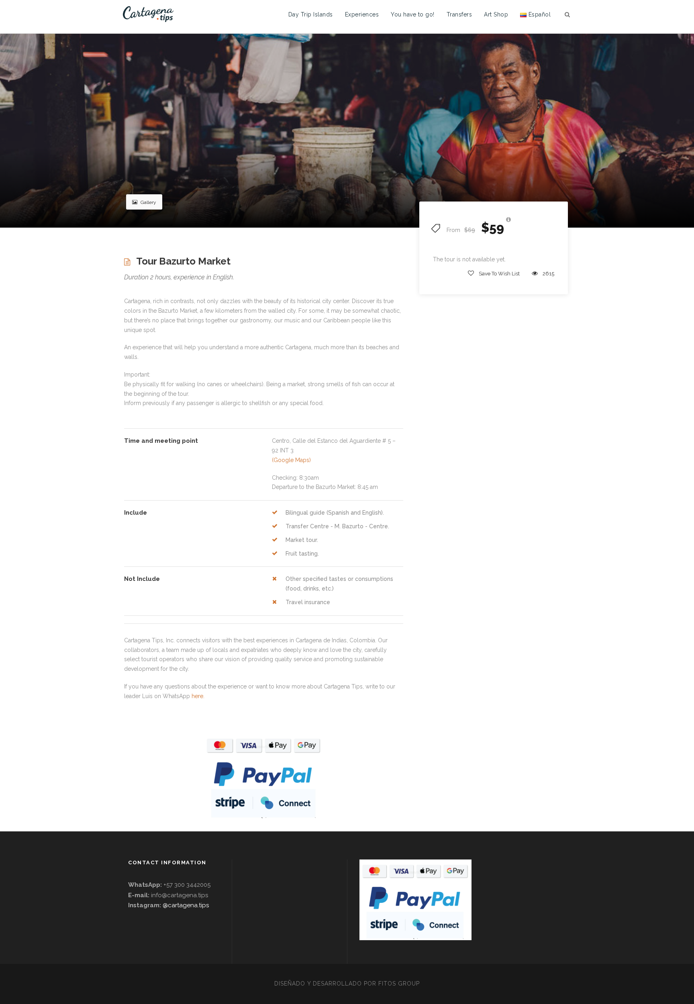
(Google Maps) (291, 460)
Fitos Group (399, 983)
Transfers (459, 14)
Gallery (148, 202)
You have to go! (413, 14)
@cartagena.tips (186, 905)
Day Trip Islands (310, 14)
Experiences (362, 14)
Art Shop (496, 14)
